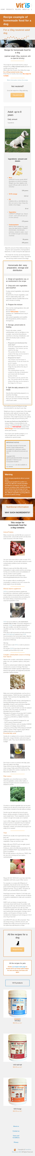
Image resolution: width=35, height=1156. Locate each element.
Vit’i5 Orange (17, 1109)
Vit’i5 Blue (17, 1020)
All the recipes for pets (17, 963)
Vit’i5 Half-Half (17, 1065)
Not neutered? (17, 86)
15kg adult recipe (17, 95)
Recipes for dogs (17, 949)
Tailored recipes (10, 464)
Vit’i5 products (17, 983)
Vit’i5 (4, 591)
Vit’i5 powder (14, 311)
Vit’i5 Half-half (10, 634)
